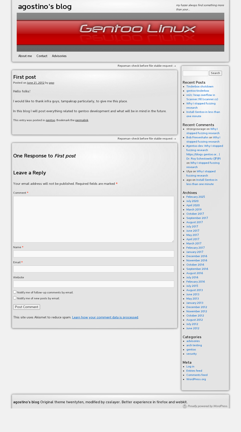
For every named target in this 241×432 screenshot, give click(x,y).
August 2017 (194, 222)
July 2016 (192, 277)
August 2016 (194, 273)
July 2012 (192, 324)
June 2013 (192, 294)
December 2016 (196, 256)
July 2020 (192, 201)
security (191, 354)
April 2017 (192, 239)
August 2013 (194, 290)
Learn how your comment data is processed (105, 317)
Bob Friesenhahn (197, 137)
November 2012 (196, 311)
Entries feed (194, 371)
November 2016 (196, 260)
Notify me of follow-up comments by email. (45, 292)
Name (18, 247)
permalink (81, 120)
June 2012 (192, 328)
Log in (190, 366)
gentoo (50, 120)
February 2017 (195, 248)
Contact (41, 56)
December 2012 (196, 307)
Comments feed (197, 375)
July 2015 (192, 286)
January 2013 (194, 303)
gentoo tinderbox (197, 91)
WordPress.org (196, 379)
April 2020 (193, 205)
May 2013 (192, 298)
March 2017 (193, 243)
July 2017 (192, 226)
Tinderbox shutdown (199, 86)
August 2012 (194, 320)
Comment (20, 193)
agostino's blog (45, 6)
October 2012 (195, 315)
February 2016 (195, 282)
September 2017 (197, 218)
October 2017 (195, 214)
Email (18, 262)
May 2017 (192, 235)
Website (18, 277)
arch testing (194, 345)
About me (25, 56)
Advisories (59, 56)
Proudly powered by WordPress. (208, 406)
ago (51, 83)
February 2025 (195, 197)
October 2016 (195, 265)
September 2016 (197, 269)
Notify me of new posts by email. (38, 298)
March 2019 (193, 209)
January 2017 (194, 252)
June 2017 (192, 231)
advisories (193, 341)
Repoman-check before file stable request (147, 66)
